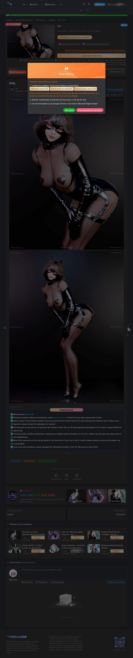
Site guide (69, 110)
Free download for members (90, 110)
